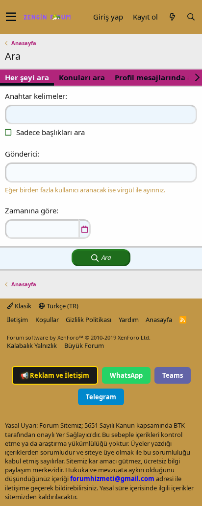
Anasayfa (159, 319)
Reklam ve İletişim (55, 375)
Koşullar (47, 319)
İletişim (17, 319)
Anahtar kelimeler (35, 96)
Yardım (129, 319)
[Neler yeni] (172, 17)
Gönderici (21, 154)
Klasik (22, 305)
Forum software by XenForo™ (79, 337)
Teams (172, 375)
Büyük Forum (84, 345)
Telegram (101, 396)
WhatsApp (126, 375)
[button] (11, 17)
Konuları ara (82, 77)
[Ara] (190, 17)
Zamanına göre (30, 210)
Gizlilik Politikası (88, 319)
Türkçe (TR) (61, 305)
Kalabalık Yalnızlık (32, 345)
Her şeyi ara (27, 77)
